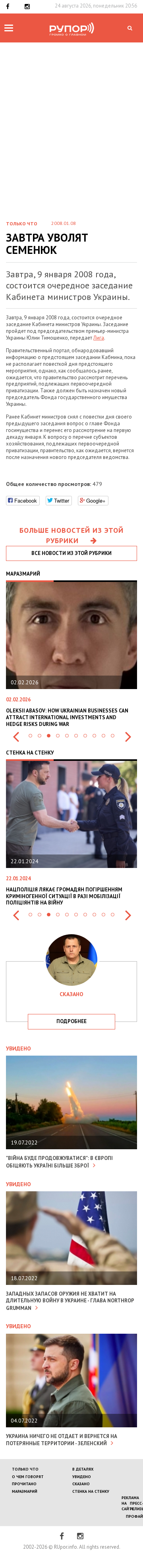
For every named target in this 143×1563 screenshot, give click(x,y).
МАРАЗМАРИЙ (24, 1491)
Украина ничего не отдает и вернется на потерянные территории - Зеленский (61, 1440)
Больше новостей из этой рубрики (71, 535)
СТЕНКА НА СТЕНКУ (90, 1491)
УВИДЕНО (81, 1476)
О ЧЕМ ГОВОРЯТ (28, 1476)
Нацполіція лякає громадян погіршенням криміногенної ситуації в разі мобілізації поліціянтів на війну (64, 896)
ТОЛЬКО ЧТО (25, 1469)
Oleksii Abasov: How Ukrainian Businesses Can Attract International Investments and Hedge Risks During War (67, 717)
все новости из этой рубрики (71, 553)
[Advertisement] (71, 117)
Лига (98, 337)
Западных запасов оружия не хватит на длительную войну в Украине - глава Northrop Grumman (70, 1300)
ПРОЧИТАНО (24, 1483)
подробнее (71, 1021)
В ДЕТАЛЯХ (82, 1469)
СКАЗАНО (81, 1483)
